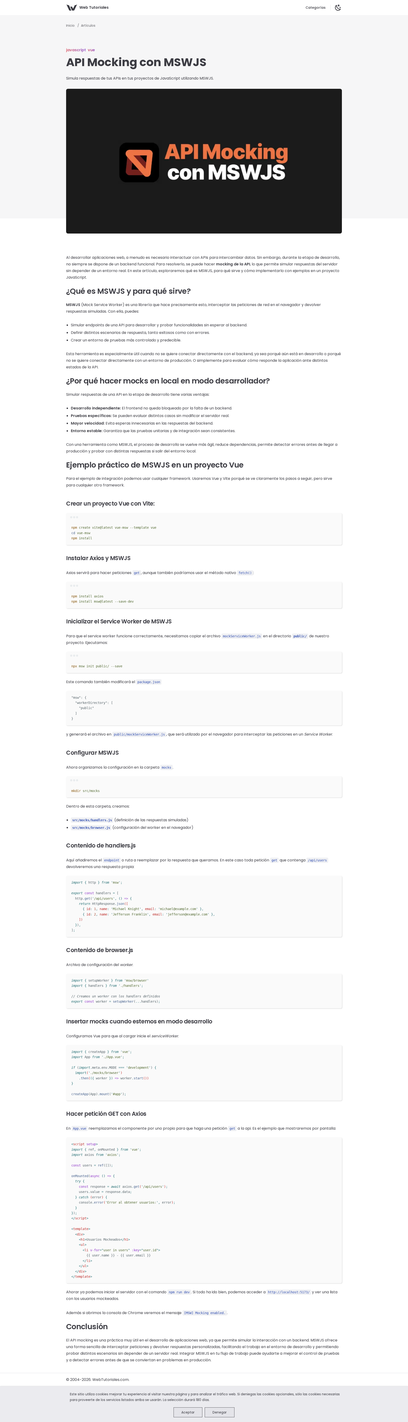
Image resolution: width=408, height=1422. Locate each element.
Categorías (316, 7)
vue (91, 50)
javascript (76, 50)
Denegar (219, 1412)
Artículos (88, 25)
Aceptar (188, 1412)
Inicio (71, 25)
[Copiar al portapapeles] (336, 527)
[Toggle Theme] (338, 7)
